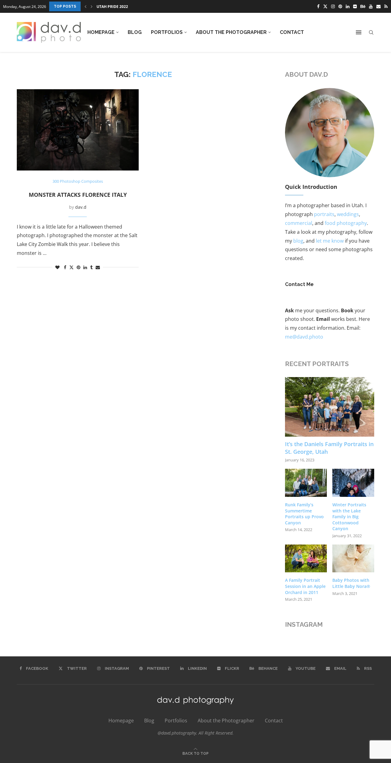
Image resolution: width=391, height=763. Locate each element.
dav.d (80, 207)
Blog (135, 32)
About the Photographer (231, 32)
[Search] (371, 32)
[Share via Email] (98, 267)
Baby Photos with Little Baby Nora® (351, 583)
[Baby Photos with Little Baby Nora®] (353, 559)
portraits (324, 214)
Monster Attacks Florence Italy (78, 194)
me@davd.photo (304, 336)
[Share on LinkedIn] (85, 267)
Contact (292, 32)
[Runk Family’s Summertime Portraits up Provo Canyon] (306, 483)
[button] (85, 6)
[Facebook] (318, 6)
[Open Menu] (358, 32)
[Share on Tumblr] (91, 267)
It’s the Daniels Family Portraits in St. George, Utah (329, 447)
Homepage (101, 32)
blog (298, 240)
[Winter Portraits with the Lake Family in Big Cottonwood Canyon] (353, 483)
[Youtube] (371, 6)
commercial (298, 223)
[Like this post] (57, 267)
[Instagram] (333, 6)
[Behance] (363, 6)
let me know (330, 240)
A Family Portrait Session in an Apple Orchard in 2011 (305, 586)
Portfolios (167, 32)
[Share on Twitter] (71, 267)
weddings (348, 214)
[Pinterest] (340, 6)
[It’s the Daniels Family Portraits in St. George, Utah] (330, 407)
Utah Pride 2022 (112, 6)
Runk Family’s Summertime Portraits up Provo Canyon (304, 514)
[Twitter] (325, 6)
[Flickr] (355, 6)
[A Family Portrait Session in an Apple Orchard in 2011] (306, 559)
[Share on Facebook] (65, 267)
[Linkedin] (347, 6)
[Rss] (386, 6)
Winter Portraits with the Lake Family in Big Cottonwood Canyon (349, 516)
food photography (346, 223)
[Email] (378, 6)
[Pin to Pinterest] (78, 267)
